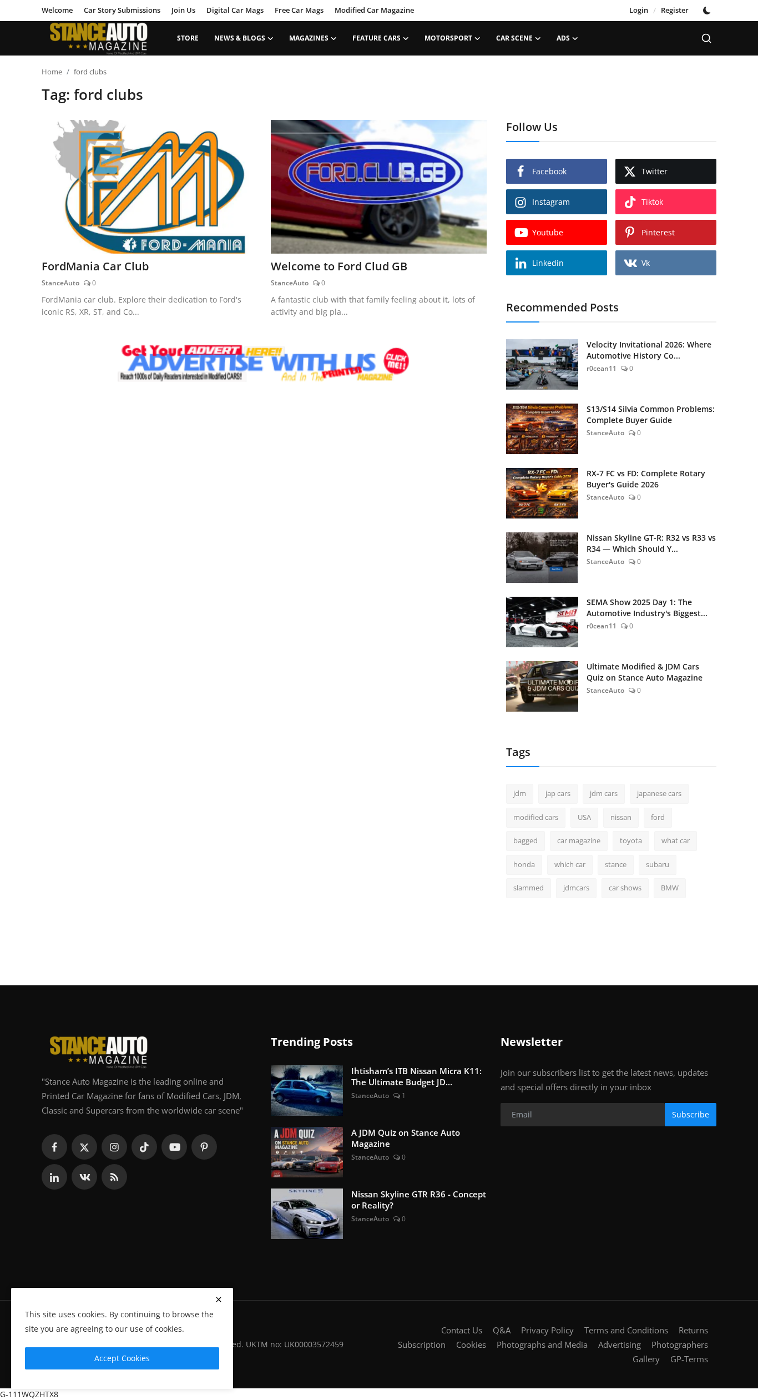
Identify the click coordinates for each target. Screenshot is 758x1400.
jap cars (557, 793)
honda (524, 864)
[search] (706, 38)
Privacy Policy (547, 1330)
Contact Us (461, 1330)
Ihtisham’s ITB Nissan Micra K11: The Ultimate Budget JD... (416, 1076)
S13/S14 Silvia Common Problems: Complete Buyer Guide (651, 414)
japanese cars (659, 793)
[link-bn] (264, 364)
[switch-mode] (708, 10)
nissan (620, 817)
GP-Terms (689, 1358)
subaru (657, 864)
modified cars (535, 817)
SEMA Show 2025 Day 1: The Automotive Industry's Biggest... (647, 607)
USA (584, 817)
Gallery (646, 1358)
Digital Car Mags (235, 10)
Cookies (471, 1344)
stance (615, 864)
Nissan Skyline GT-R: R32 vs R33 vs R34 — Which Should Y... (651, 543)
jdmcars (576, 888)
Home (52, 72)
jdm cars (604, 793)
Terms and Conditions (626, 1330)
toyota (631, 840)
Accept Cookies (122, 1358)
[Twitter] (84, 1147)
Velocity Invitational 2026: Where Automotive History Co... (649, 350)
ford (658, 817)
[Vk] (84, 1177)
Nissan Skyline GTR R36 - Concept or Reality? (418, 1200)
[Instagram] (114, 1147)
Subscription (422, 1344)
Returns (693, 1330)
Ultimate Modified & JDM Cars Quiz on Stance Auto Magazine (645, 672)
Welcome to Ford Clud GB (339, 266)
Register (675, 10)
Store (188, 38)
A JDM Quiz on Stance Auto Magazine (405, 1138)
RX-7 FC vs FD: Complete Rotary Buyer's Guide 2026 (646, 479)
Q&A (502, 1330)
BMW (670, 888)
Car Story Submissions (122, 10)
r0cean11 (601, 368)
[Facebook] (54, 1147)
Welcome (57, 10)
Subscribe (690, 1114)
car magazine (578, 840)
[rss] (114, 1177)
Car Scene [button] (514, 38)
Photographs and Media (542, 1344)
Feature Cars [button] (376, 38)
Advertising (619, 1344)
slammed (528, 888)
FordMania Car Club (95, 266)
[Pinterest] (204, 1147)
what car (675, 840)
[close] (219, 1299)
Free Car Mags (299, 10)
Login (638, 10)
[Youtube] (174, 1147)
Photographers (679, 1344)
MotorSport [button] (448, 38)
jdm (519, 793)
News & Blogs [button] (239, 38)
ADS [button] (563, 38)
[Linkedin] (54, 1177)
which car (569, 864)
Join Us (183, 10)
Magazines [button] (309, 38)
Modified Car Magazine (374, 10)
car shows (625, 888)
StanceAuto (60, 283)
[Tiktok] (144, 1147)
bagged (525, 840)
